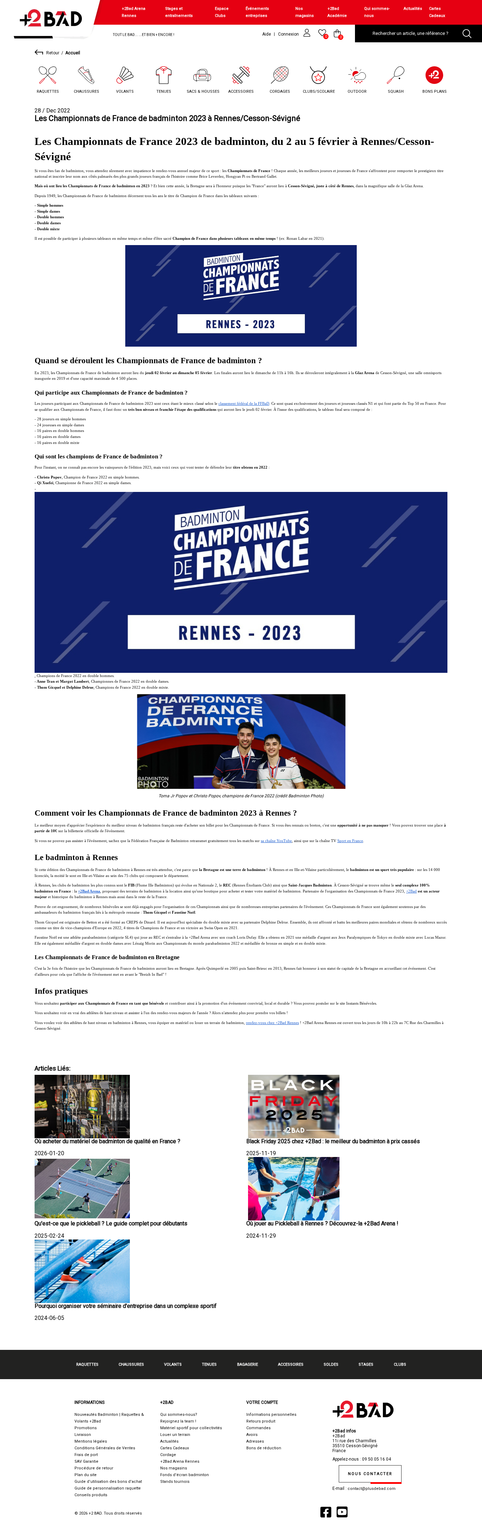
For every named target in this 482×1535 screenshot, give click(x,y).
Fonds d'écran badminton (184, 1475)
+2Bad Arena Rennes (133, 12)
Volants (125, 91)
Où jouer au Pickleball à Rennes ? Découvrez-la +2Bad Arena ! (322, 1223)
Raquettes (48, 91)
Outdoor (357, 91)
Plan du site (85, 1475)
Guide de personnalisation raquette (107, 1488)
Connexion (289, 34)
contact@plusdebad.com (372, 1488)
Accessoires (241, 91)
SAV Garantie (86, 1461)
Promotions (85, 1428)
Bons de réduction (263, 1448)
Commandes (258, 1428)
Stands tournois (174, 1481)
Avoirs (252, 1434)
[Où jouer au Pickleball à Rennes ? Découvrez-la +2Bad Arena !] (294, 1188)
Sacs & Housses (203, 91)
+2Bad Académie (337, 12)
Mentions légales (90, 1441)
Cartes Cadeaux (437, 12)
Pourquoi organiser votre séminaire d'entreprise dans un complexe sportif (126, 1306)
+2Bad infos (344, 1431)
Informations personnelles (271, 1414)
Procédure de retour (93, 1468)
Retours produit (260, 1421)
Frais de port (86, 1454)
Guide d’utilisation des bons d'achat (108, 1481)
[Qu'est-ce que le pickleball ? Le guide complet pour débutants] (82, 1188)
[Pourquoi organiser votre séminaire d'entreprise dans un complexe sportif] (82, 1270)
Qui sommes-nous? (178, 1414)
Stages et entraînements (179, 12)
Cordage (168, 1454)
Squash (396, 91)
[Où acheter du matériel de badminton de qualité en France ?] (82, 1106)
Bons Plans (434, 91)
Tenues (163, 91)
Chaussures (86, 91)
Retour (52, 52)
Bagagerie (247, 1364)
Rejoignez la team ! (178, 1421)
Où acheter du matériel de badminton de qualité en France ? (107, 1141)
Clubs (400, 1364)
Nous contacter (370, 1474)
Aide (266, 34)
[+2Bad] (54, 21)
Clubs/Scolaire (319, 91)
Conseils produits (90, 1495)
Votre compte (262, 1402)
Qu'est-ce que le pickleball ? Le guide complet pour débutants (111, 1223)
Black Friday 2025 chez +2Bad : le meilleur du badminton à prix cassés (333, 1141)
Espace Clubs (222, 12)
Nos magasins (304, 12)
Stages (366, 1364)
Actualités (413, 8)
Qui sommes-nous (377, 12)
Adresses (255, 1441)
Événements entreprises (257, 12)
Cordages (280, 91)
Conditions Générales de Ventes (104, 1448)
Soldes (331, 1364)
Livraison (82, 1434)
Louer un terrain (175, 1434)
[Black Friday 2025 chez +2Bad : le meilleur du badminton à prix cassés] (294, 1106)
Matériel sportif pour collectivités (191, 1428)
